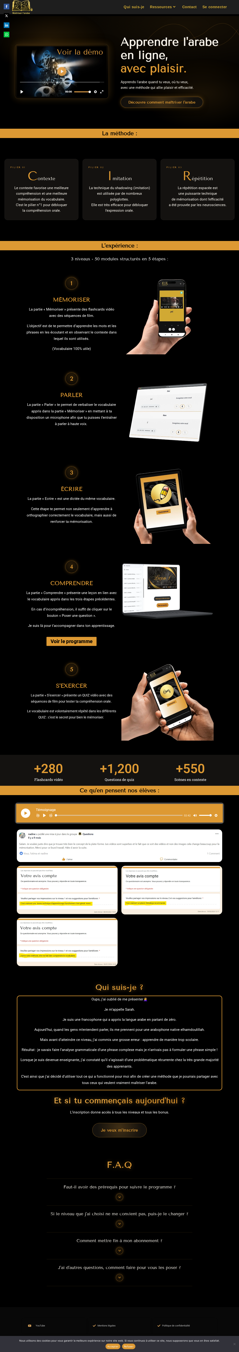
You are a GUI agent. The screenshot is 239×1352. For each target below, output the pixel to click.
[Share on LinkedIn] (6, 25)
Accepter (112, 1346)
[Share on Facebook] (6, 6)
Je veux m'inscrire (119, 1130)
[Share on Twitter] (6, 16)
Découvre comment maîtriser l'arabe (161, 102)
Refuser (129, 1346)
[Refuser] (234, 1344)
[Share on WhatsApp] (6, 34)
